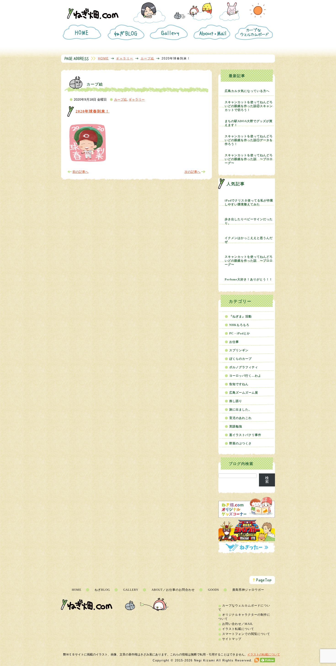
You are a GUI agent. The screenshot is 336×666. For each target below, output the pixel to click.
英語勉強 (235, 426)
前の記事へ (80, 172)
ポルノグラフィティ (243, 367)
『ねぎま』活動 (240, 316)
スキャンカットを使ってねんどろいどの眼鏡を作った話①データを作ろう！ (249, 140)
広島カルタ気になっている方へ (247, 91)
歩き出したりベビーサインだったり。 (249, 221)
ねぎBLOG (102, 589)
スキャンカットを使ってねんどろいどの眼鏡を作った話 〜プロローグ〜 (249, 159)
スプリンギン (238, 350)
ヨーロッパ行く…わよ (245, 375)
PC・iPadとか (239, 333)
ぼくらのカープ (240, 358)
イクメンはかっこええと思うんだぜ (249, 240)
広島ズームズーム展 (243, 392)
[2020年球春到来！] (88, 162)
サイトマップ (231, 639)
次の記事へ (192, 172)
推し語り (235, 401)
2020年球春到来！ (92, 111)
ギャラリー (124, 58)
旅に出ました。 (240, 409)
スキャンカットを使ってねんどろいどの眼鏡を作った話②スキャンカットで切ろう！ (249, 106)
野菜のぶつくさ (240, 443)
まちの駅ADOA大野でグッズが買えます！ (248, 123)
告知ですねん (238, 384)
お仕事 (234, 342)
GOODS (213, 589)
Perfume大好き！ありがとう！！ (248, 279)
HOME (103, 58)
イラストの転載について (263, 654)
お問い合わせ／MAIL (237, 624)
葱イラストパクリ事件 (245, 435)
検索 (267, 479)
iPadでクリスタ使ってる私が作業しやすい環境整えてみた (249, 202)
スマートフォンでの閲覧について (246, 634)
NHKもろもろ (239, 325)
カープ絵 (147, 58)
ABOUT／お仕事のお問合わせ (173, 589)
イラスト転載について (238, 629)
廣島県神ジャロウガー (248, 589)
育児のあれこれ (240, 418)
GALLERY (130, 589)
